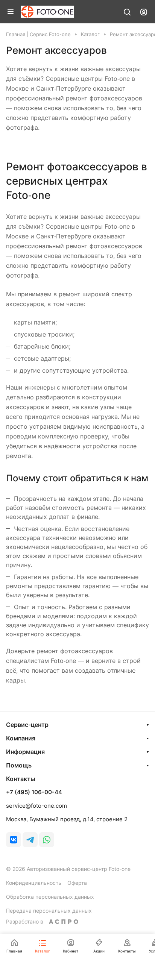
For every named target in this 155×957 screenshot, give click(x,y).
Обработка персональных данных (50, 896)
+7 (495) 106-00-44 (34, 792)
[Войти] (143, 11)
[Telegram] (30, 839)
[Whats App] (46, 839)
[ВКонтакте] (13, 839)
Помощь (19, 765)
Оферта (77, 883)
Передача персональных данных (49, 910)
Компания (20, 738)
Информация (25, 751)
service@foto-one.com (36, 805)
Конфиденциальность (33, 883)
